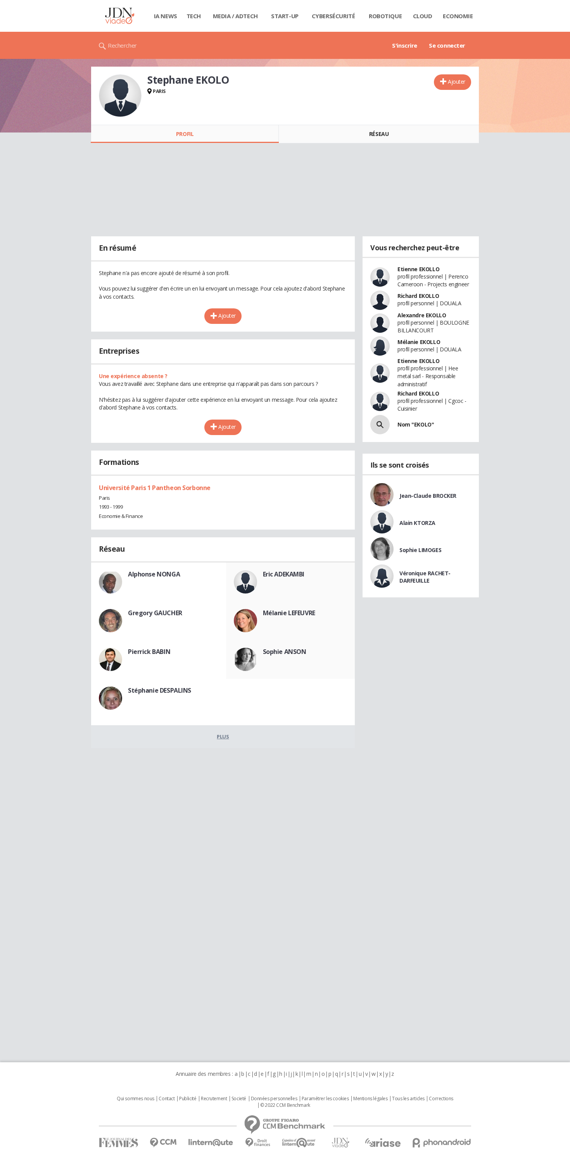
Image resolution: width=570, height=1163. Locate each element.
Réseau (379, 134)
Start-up (285, 16)
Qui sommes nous (135, 1098)
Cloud (422, 16)
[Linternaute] (210, 1142)
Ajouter (456, 81)
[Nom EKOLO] (380, 424)
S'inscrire (404, 45)
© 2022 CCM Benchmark (285, 1105)
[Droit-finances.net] (257, 1143)
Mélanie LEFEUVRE (289, 613)
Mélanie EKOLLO (418, 342)
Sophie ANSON (284, 651)
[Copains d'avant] (299, 1143)
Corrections (441, 1098)
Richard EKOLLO (418, 295)
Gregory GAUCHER (155, 613)
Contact (166, 1098)
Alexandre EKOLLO (421, 315)
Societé (238, 1098)
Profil (184, 134)
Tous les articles (408, 1098)
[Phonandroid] (442, 1143)
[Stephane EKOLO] (120, 95)
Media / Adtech (235, 16)
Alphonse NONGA (154, 574)
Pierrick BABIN (149, 651)
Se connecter (447, 45)
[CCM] (163, 1143)
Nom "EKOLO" (415, 424)
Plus (223, 736)
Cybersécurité (333, 16)
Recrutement (214, 1098)
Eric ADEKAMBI (284, 574)
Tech (194, 16)
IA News (165, 16)
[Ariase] (383, 1142)
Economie (458, 16)
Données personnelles (274, 1098)
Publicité (187, 1098)
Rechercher (122, 45)
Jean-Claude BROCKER (427, 495)
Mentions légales (370, 1098)
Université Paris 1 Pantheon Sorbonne (155, 487)
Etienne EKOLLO (418, 269)
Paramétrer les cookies (325, 1098)
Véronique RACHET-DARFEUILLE (425, 576)
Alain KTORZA (417, 522)
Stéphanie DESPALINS (159, 690)
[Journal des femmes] (118, 1143)
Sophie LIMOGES (420, 550)
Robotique (385, 16)
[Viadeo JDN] (340, 1143)
